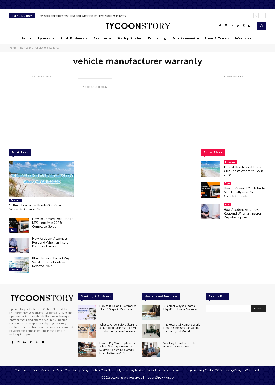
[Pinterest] (238, 26)
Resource (16, 200)
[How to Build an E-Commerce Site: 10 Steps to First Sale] (87, 312)
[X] (244, 26)
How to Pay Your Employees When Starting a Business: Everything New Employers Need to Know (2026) (117, 348)
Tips (13, 230)
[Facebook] (220, 26)
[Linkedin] (232, 26)
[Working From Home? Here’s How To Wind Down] (151, 349)
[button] (261, 26)
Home (12, 47)
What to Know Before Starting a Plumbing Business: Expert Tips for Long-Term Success (118, 328)
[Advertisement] (41, 109)
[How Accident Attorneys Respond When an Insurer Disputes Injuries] (19, 245)
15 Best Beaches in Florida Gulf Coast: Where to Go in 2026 (36, 207)
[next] (263, 15)
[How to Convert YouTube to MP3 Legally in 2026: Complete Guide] (19, 225)
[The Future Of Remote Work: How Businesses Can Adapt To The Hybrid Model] (151, 331)
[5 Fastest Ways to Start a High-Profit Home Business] (151, 312)
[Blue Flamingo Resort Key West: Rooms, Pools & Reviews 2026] (19, 265)
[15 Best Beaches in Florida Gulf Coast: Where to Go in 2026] (41, 179)
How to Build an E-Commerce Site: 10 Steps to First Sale (117, 307)
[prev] (256, 15)
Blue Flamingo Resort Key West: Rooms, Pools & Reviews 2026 (79, 15)
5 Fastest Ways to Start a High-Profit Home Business (180, 307)
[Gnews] (250, 26)
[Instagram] (226, 26)
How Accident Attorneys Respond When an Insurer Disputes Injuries (51, 242)
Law (13, 249)
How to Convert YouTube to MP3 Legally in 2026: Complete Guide (52, 223)
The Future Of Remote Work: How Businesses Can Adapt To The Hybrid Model (181, 328)
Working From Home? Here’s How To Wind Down (182, 344)
